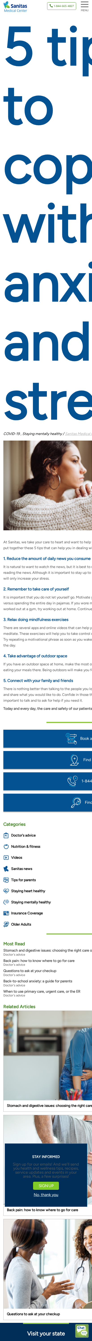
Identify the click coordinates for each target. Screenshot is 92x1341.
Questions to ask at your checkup (29, 971)
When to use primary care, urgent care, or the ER (41, 991)
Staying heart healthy (28, 891)
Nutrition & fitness (25, 846)
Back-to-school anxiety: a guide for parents (37, 981)
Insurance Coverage (27, 913)
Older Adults (21, 924)
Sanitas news (21, 869)
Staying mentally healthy (31, 902)
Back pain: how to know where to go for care (39, 961)
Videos (16, 857)
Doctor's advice (23, 835)
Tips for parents (23, 880)
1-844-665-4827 (64, 6)
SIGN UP (46, 1185)
